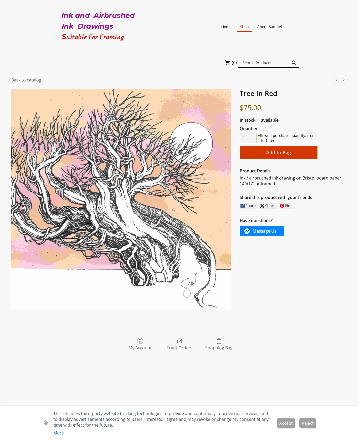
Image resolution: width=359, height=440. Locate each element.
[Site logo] (98, 46)
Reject (308, 423)
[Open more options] (292, 27)
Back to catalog (26, 80)
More (58, 433)
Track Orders (179, 347)
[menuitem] (336, 80)
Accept (286, 423)
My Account (140, 347)
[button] (294, 63)
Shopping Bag (219, 347)
